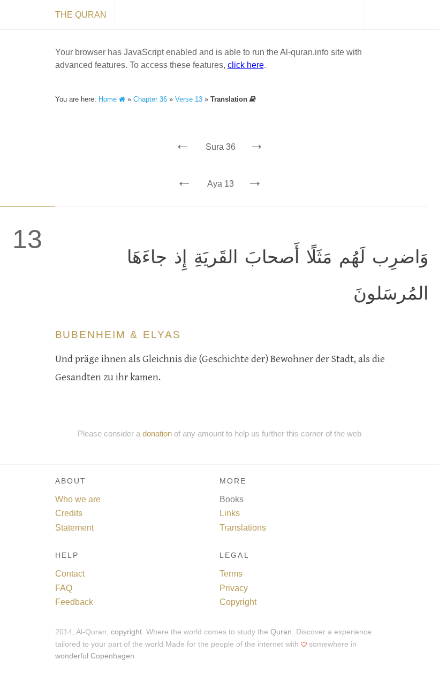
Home (109, 99)
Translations (243, 527)
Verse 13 (188, 99)
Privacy (234, 588)
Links (230, 513)
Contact (70, 573)
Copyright (238, 602)
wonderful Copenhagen (94, 656)
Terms (231, 573)
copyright (126, 632)
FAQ (63, 588)
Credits (68, 513)
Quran (281, 632)
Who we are (78, 499)
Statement (74, 527)
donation (157, 433)
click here (246, 65)
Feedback (74, 602)
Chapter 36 (150, 99)
